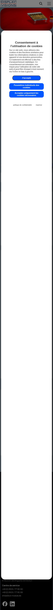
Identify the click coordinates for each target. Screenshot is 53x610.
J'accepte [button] (26, 78)
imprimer (39, 105)
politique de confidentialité (22, 105)
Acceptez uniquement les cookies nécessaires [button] (26, 94)
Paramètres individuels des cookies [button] (26, 86)
